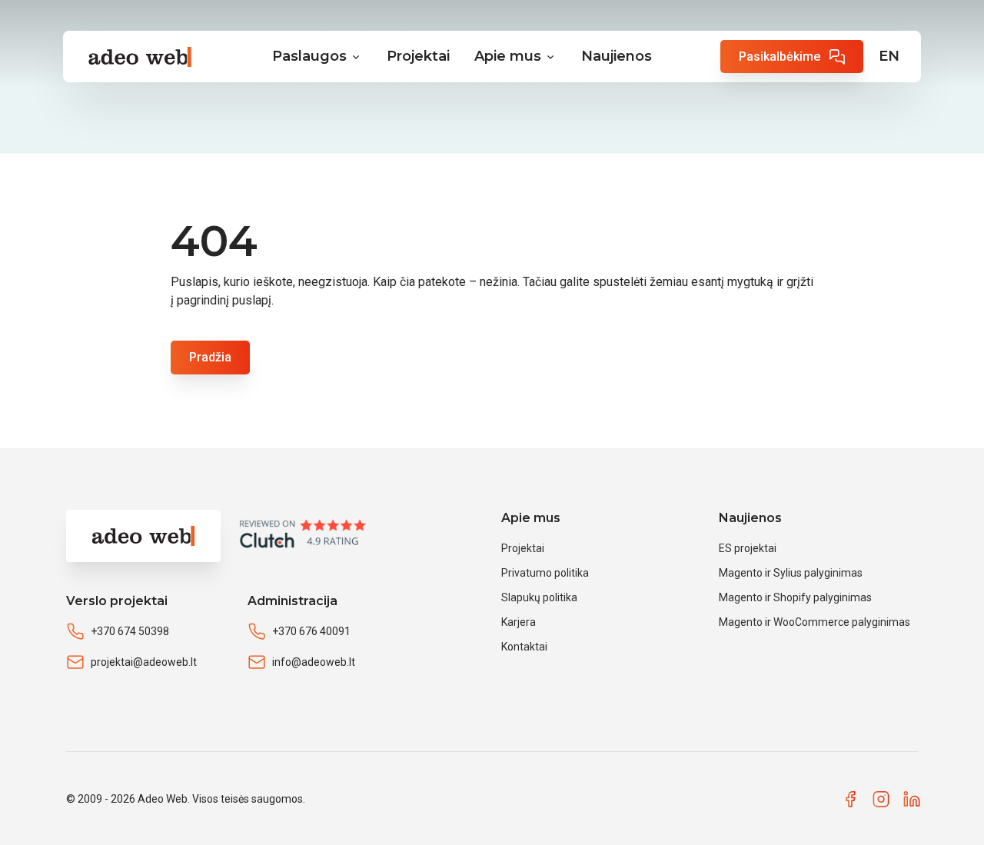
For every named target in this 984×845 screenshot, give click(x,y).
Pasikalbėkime (779, 56)
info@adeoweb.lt (313, 662)
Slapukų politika (539, 597)
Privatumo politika (545, 573)
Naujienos (616, 56)
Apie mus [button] (507, 56)
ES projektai (747, 548)
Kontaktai (524, 646)
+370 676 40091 (311, 631)
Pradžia (210, 357)
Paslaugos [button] (309, 56)
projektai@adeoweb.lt (144, 662)
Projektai (418, 56)
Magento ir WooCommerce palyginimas (814, 622)
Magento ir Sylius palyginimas (791, 573)
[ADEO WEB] (133, 57)
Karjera (518, 622)
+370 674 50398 (130, 631)
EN (889, 56)
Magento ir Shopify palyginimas (795, 597)
